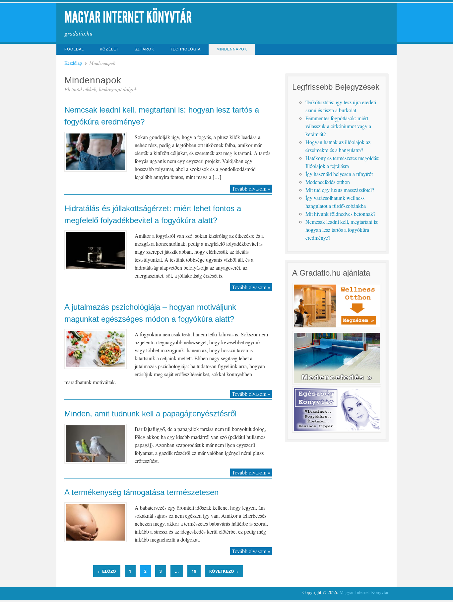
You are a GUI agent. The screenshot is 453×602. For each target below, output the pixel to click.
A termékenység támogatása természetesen (141, 492)
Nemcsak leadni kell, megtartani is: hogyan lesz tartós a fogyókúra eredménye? (341, 229)
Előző (106, 571)
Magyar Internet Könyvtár (128, 17)
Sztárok (144, 49)
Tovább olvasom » (251, 188)
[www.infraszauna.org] (336, 326)
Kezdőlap (73, 63)
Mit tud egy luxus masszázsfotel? (339, 189)
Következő (224, 571)
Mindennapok (232, 49)
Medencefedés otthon (327, 181)
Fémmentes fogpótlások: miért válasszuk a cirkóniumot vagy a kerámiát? (338, 126)
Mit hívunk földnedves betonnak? (340, 213)
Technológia (185, 49)
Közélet (109, 49)
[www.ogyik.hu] (336, 430)
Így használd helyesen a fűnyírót (339, 173)
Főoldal (74, 49)
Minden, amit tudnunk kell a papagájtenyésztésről (150, 413)
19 (194, 571)
